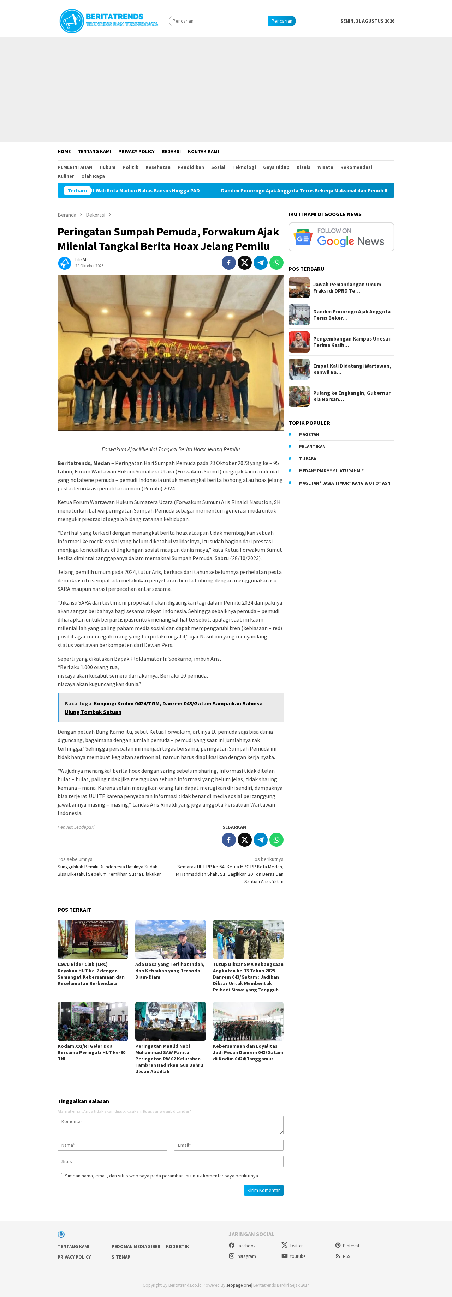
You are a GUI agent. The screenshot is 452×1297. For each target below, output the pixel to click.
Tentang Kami (73, 1246)
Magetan (309, 435)
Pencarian (282, 21)
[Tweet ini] (245, 263)
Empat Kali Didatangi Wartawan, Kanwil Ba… (352, 369)
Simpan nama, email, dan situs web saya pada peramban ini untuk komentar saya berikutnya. (162, 1176)
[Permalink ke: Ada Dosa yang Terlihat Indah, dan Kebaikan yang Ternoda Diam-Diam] (170, 939)
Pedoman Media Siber (136, 1246)
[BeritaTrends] (109, 20)
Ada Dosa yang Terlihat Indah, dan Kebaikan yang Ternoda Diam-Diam (169, 970)
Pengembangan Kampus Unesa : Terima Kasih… (352, 342)
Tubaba (307, 459)
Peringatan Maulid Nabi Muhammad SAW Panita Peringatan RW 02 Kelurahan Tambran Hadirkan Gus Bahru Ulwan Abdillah (169, 1059)
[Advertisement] (226, 89)
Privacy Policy (74, 1257)
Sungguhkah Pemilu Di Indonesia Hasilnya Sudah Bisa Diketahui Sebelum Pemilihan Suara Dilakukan (110, 866)
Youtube (297, 1256)
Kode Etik (177, 1246)
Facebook (246, 1246)
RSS (346, 1256)
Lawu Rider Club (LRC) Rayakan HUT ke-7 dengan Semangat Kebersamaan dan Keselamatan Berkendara (91, 973)
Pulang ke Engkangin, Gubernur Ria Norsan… (352, 396)
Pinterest (351, 1246)
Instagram (246, 1256)
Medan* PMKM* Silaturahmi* (331, 471)
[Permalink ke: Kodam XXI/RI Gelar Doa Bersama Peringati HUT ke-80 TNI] (93, 1021)
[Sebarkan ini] (229, 263)
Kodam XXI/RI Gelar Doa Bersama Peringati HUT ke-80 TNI (91, 1052)
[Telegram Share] (261, 263)
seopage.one (238, 1285)
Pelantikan (312, 446)
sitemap (121, 1257)
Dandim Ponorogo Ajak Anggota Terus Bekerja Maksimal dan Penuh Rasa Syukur (267, 191)
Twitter (296, 1246)
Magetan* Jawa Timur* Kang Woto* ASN (345, 483)
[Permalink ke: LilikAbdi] (65, 262)
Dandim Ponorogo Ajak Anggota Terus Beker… (352, 314)
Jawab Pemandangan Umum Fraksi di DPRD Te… (347, 287)
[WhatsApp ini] (276, 263)
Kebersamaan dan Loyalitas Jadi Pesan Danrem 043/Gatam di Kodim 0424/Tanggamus (248, 1052)
